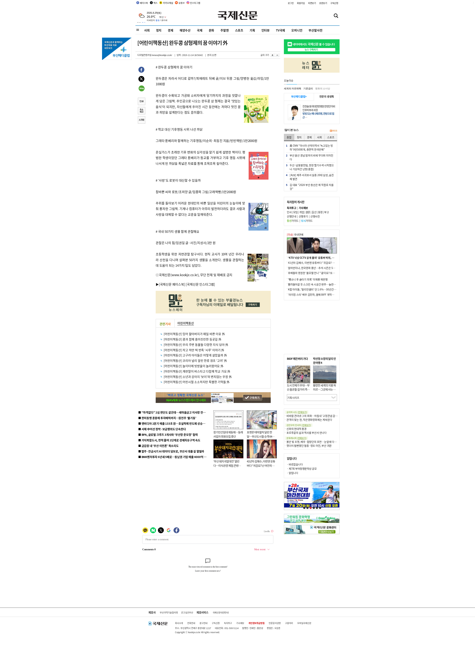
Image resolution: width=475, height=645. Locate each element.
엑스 (155, 2)
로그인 (291, 3)
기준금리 (308, 88)
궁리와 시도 (296, 412)
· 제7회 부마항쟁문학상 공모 (302, 468)
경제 (170, 30)
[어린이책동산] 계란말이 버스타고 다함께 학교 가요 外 (197, 371)
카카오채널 (168, 2)
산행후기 (303, 216)
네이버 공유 (141, 89)
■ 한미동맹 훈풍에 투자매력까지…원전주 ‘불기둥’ (167, 418)
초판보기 (323, 3)
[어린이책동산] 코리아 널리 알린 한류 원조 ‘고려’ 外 (195, 360)
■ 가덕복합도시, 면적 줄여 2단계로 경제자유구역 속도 (169, 440)
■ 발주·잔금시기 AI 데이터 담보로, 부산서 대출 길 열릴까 (171, 451)
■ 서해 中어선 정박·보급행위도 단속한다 (162, 429)
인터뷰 (265, 30)
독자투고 (228, 623)
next (337, 494)
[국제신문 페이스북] (172, 284)
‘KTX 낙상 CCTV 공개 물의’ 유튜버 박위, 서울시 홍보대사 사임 (321, 257)
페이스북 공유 (141, 70)
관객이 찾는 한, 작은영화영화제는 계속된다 (309, 419)
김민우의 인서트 (298, 425)
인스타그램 (195, 2)
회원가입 (301, 3)
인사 (289, 212)
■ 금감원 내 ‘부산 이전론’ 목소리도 (158, 446)
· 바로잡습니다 (295, 464)
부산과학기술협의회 (169, 612)
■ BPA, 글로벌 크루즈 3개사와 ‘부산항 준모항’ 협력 (168, 434)
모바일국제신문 (304, 623)
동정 (320, 212)
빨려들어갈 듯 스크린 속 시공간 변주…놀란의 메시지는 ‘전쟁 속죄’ (323, 284)
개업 (301, 212)
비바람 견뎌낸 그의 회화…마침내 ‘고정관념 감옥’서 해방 (316, 416)
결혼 (308, 212)
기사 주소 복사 (141, 111)
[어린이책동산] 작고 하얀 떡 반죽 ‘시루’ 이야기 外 (194, 350)
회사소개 (179, 623)
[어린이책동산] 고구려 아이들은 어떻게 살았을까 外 (195, 355)
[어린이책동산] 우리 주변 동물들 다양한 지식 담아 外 (196, 344)
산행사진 (315, 216)
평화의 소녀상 (322, 88)
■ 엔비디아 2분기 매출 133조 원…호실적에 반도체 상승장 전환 (174, 423)
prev (286, 494)
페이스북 (144, 2)
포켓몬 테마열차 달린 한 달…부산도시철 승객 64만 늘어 (260, 436)
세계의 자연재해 (292, 88)
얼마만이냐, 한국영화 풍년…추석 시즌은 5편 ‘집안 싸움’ (317, 268)
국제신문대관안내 (221, 612)
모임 (295, 212)
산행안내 (291, 216)
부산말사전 (315, 30)
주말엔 (224, 30)
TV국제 (280, 30)
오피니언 (296, 30)
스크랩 (141, 120)
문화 (211, 30)
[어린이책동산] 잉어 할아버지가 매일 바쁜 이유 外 (194, 334)
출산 (314, 212)
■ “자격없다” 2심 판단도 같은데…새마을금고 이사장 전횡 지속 (174, 412)
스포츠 (239, 30)
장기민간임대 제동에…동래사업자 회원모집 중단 (228, 434)
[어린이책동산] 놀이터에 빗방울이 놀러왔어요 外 (193, 366)
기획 (252, 30)
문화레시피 (296, 438)
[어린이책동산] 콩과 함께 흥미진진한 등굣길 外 (192, 339)
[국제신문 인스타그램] (200, 284)
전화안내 (191, 623)
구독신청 (334, 3)
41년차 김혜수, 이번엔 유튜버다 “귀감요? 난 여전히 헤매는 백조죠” (261, 465)
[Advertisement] (312, 327)
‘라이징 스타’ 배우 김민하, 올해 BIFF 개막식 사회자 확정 (317, 294)
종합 (289, 137)
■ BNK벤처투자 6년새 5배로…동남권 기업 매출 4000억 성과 (173, 457)
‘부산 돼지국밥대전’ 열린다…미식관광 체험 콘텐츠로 (227, 465)
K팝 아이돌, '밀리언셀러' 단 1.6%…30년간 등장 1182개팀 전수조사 (324, 289)
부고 (326, 212)
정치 (159, 30)
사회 (147, 30)
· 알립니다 (292, 473)
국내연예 (295, 234)
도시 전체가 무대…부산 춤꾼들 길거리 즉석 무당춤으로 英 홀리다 (298, 389)
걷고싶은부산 (187, 612)
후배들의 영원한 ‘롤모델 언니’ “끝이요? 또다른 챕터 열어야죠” (321, 273)
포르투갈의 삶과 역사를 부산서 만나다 (306, 432)
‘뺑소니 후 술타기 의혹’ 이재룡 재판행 (308, 279)
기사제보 (240, 623)
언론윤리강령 (275, 623)
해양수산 (185, 30)
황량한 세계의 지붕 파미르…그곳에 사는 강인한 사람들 (324, 389)
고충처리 (289, 623)
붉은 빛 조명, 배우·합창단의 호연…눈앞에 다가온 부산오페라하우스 (322, 442)
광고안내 (203, 623)
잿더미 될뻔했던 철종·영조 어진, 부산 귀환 (309, 445)
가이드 (293, 220)
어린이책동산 (185, 323)
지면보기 (312, 3)
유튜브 (181, 2)
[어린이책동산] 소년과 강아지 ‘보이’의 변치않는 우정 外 (198, 376)
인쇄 (141, 102)
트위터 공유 (141, 79)
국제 (199, 30)
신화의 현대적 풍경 (296, 429)
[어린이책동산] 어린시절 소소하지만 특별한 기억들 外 (197, 382)
